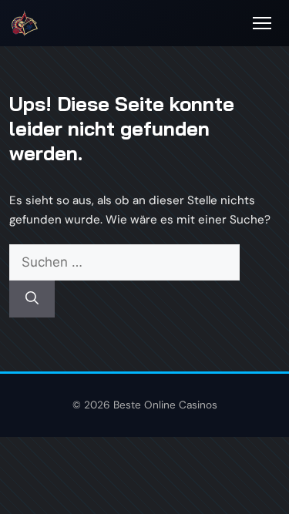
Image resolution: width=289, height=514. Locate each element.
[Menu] (262, 23)
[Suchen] (32, 299)
